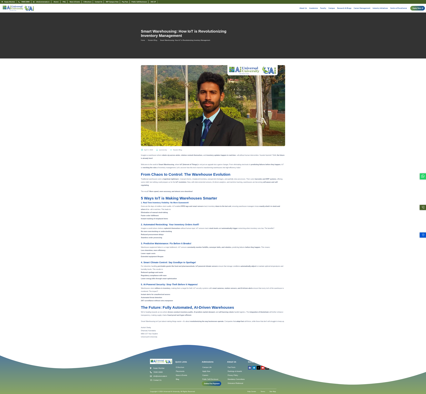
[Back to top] (421, 385)
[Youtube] (263, 368)
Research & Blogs (344, 8)
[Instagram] (267, 368)
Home (143, 40)
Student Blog (152, 40)
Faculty (323, 8)
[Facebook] (250, 368)
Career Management (362, 8)
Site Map (272, 391)
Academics (313, 8)
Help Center (251, 391)
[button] (417, 8)
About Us (303, 8)
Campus (331, 8)
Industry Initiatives (380, 8)
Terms (263, 391)
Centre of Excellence (398, 8)
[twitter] (258, 368)
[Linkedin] (254, 368)
